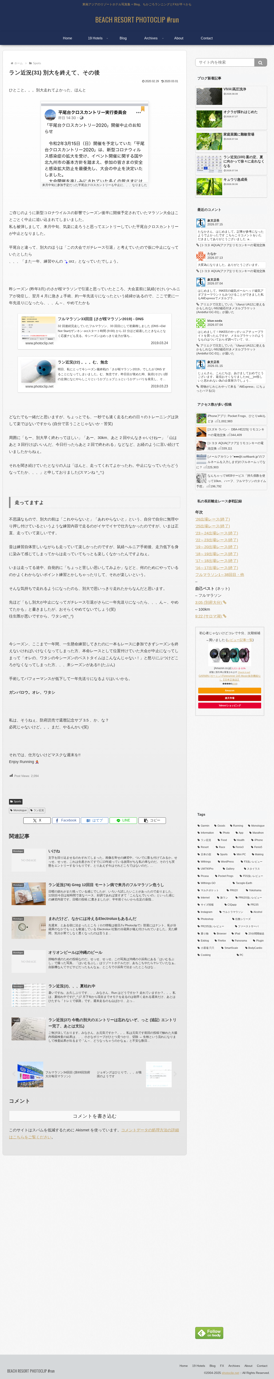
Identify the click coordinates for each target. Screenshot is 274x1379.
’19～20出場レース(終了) (216, 547)
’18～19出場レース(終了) (216, 554)
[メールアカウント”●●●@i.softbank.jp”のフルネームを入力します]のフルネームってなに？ (230, 462)
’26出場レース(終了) (212, 519)
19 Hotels (198, 1365)
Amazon (229, 690)
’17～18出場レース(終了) (216, 561)
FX (222, 1365)
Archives (234, 1365)
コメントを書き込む (95, 1116)
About (248, 1365)
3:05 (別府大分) (209, 602)
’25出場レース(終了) (212, 526)
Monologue (20, 810)
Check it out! (244, 672)
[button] (152, 820)
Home (184, 1365)
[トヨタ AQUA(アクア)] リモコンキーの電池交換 (236, 445)
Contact (262, 1365)
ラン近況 (39, 810)
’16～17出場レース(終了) (216, 568)
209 (235, 684)
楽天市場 (229, 698)
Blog (213, 1365)
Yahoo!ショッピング (230, 705)
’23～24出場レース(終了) (216, 533)
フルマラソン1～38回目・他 (219, 575)
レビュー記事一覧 (240, 640)
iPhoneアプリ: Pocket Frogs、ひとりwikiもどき (237, 418)
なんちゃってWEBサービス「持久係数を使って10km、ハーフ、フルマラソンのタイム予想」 (231, 481)
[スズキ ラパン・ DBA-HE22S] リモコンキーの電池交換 (236, 432)
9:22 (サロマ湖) (209, 616)
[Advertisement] (231, 767)
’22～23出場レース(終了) (216, 540)
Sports (17, 801)
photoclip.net (230, 1373)
